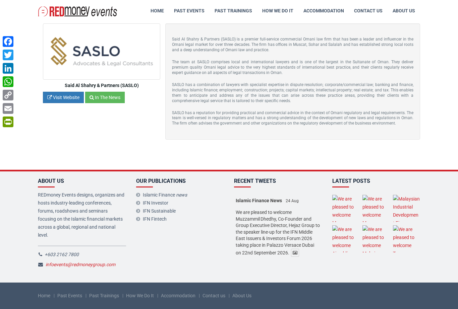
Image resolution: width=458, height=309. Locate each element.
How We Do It (277, 10)
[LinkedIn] (8, 68)
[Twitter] (8, 55)
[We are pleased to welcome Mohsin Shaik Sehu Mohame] (376, 238)
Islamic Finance (165, 195)
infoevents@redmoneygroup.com (80, 264)
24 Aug (292, 201)
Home (157, 10)
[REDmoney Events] (78, 11)
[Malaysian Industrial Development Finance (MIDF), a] (406, 208)
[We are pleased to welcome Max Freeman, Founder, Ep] (345, 208)
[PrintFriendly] (8, 122)
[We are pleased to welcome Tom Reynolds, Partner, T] (406, 238)
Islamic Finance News (259, 200)
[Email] (8, 108)
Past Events (189, 10)
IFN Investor (155, 203)
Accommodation (323, 10)
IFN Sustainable (159, 211)
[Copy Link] (8, 95)
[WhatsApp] (8, 81)
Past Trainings (233, 10)
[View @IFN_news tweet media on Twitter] (295, 253)
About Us (404, 10)
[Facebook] (8, 41)
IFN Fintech (155, 219)
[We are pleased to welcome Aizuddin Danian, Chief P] (345, 238)
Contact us (368, 10)
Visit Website (65, 97)
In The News (107, 97)
